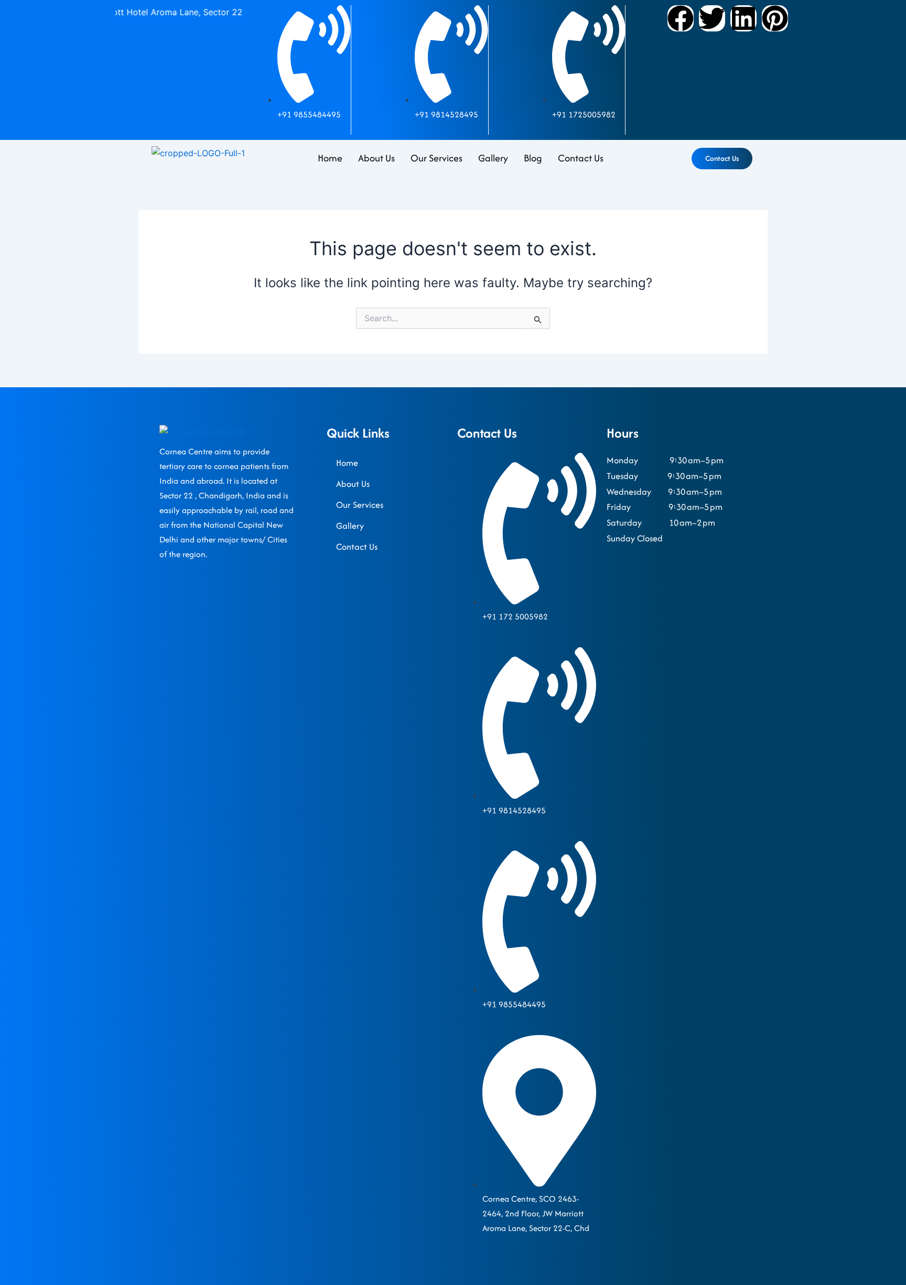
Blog (533, 158)
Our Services (436, 158)
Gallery (493, 158)
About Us (376, 158)
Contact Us (580, 158)
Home (330, 158)
